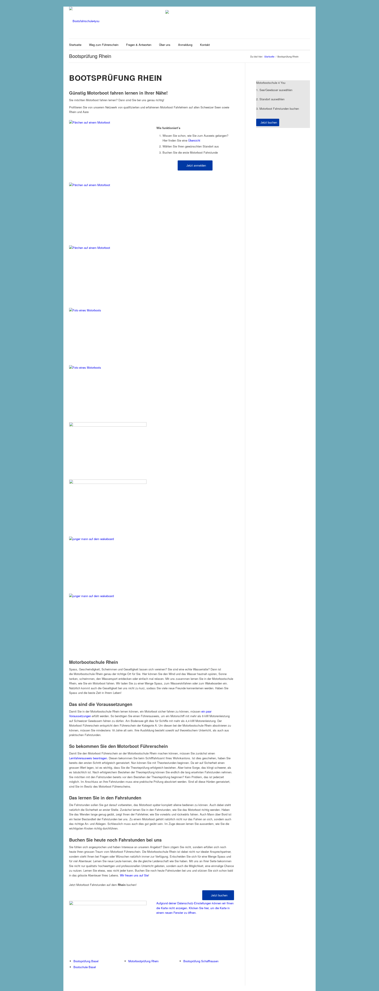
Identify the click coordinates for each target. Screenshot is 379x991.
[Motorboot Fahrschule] (108, 122)
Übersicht (194, 140)
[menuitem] (75, 44)
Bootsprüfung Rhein (90, 55)
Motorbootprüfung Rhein (143, 961)
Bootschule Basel (84, 967)
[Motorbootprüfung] (108, 365)
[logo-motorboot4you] (84, 21)
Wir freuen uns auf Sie (134, 875)
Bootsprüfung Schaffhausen (200, 961)
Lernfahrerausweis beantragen (88, 758)
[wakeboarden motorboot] (108, 594)
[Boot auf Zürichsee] (108, 480)
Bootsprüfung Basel (85, 961)
